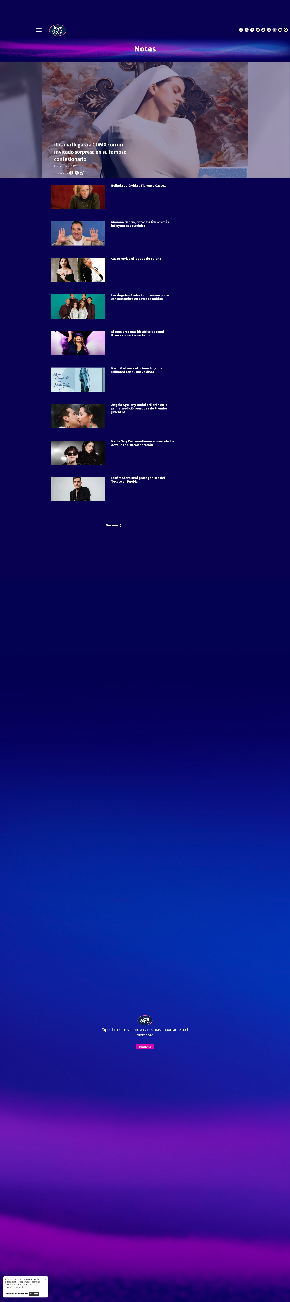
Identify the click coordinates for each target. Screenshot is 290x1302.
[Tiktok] (263, 30)
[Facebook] (241, 30)
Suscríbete (145, 1046)
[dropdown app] (274, 30)
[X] (246, 30)
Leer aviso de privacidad (16, 1294)
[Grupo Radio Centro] (269, 30)
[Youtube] (258, 30)
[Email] (280, 30)
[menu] (39, 31)
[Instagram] (252, 30)
